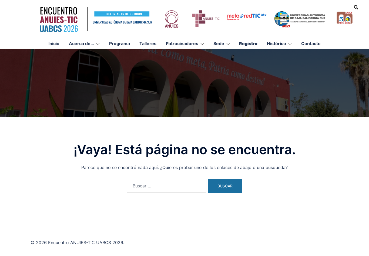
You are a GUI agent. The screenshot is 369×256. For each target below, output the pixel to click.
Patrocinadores (182, 43)
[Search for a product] (356, 7)
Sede (218, 43)
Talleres (147, 43)
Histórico (276, 43)
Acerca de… (81, 43)
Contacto (311, 43)
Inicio (53, 43)
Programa (119, 43)
